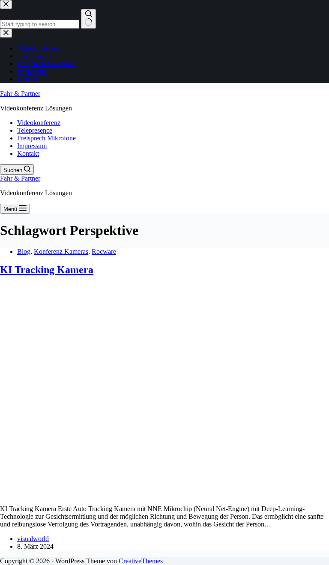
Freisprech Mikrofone (46, 138)
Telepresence (34, 130)
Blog (23, 251)
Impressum (32, 145)
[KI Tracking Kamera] (164, 494)
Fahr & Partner (20, 93)
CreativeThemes (141, 561)
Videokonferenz (38, 122)
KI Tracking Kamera (46, 269)
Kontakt (28, 153)
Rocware (104, 251)
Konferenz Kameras (61, 251)
